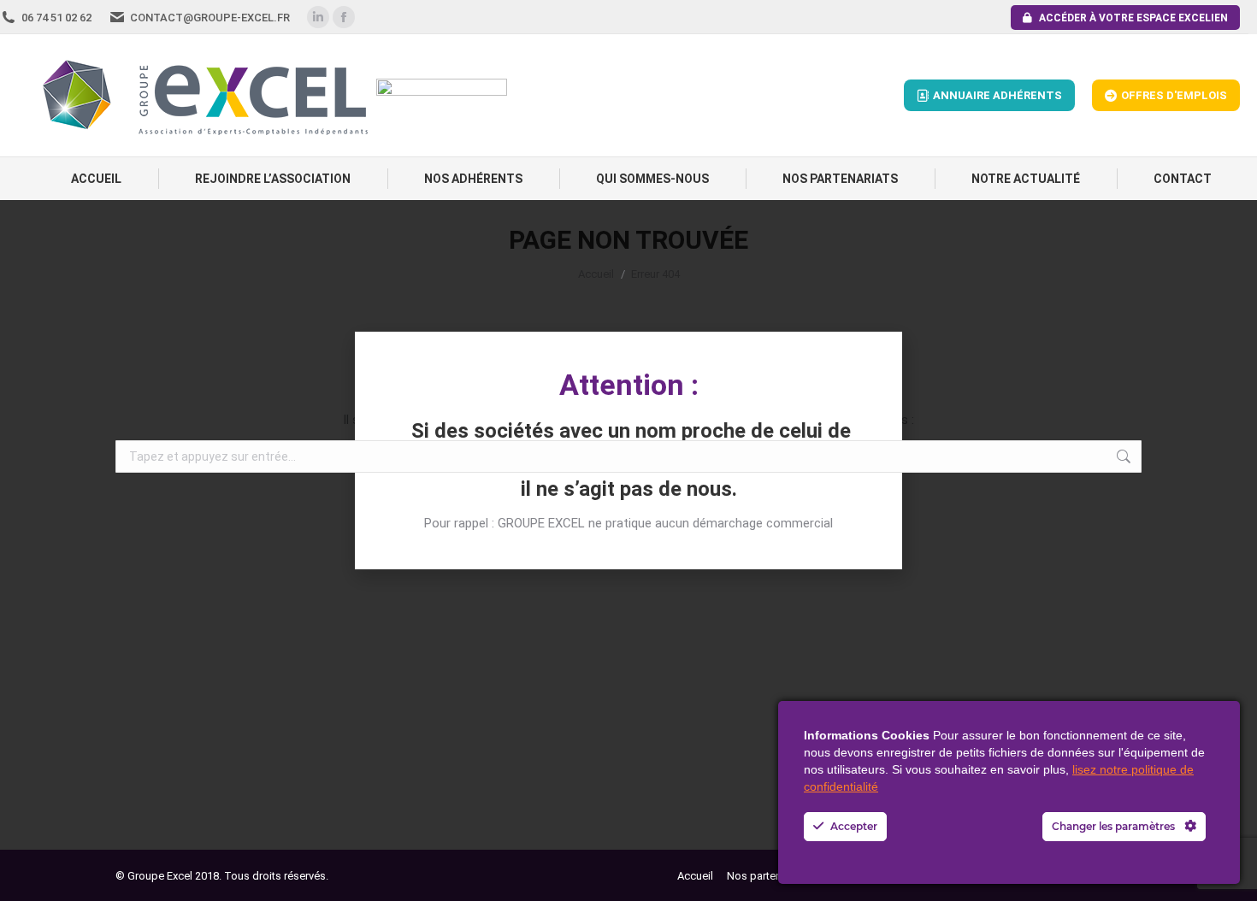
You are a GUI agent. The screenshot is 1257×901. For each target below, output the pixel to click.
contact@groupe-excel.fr (210, 17)
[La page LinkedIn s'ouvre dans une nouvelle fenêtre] (318, 17)
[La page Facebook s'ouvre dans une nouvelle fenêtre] (344, 17)
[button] (628, 338)
